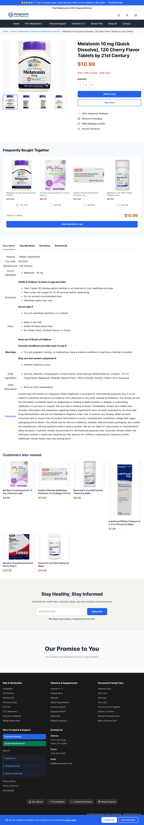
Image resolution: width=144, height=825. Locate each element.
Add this (57, 205)
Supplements (56, 693)
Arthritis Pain (8, 698)
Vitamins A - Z (56, 688)
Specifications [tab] (27, 246)
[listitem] (10, 102)
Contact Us (10, 758)
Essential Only (128, 820)
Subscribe (97, 611)
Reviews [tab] (61, 246)
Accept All (109, 820)
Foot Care (102, 702)
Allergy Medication (11, 720)
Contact (126, 23)
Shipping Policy (12, 766)
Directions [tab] (44, 246)
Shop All (112, 23)
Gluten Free (97, 23)
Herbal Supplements (59, 702)
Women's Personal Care (109, 716)
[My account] (127, 15)
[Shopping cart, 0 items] (135, 15)
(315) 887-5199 (57, 753)
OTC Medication (33, 23)
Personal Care (104, 688)
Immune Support (57, 23)
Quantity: (82, 79)
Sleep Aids (55, 716)
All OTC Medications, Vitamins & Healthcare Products (35, 31)
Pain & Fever (8, 693)
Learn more (70, 820)
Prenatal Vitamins (13, 736)
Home (16, 23)
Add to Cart (109, 94)
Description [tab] (9, 246)
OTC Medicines (10, 711)
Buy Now (109, 102)
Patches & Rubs (10, 702)
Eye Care (102, 698)
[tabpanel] (72, 347)
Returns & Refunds (14, 773)
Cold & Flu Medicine (12, 716)
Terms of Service (10, 786)
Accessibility (8, 790)
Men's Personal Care (107, 720)
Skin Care (102, 693)
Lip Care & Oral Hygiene (109, 707)
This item (24, 205)
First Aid (6, 707)
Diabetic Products (58, 720)
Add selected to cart (72, 224)
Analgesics (8, 688)
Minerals (54, 698)
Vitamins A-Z (78, 23)
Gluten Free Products (14, 743)
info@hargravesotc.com (61, 763)
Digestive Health (58, 711)
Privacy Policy (9, 781)
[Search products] (119, 15)
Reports (6, 750)
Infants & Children (106, 711)
